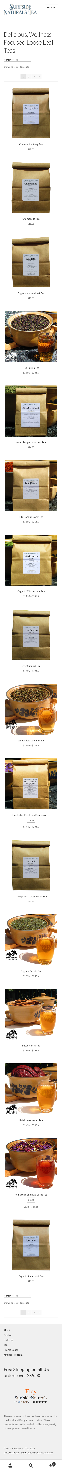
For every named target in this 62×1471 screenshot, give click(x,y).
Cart (47, 1463)
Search (31, 1465)
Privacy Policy (11, 1452)
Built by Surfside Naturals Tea (37, 1452)
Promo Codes (11, 1349)
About (7, 1330)
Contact (8, 1335)
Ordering (8, 1340)
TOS (6, 1344)
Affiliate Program (13, 1354)
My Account (10, 1465)
